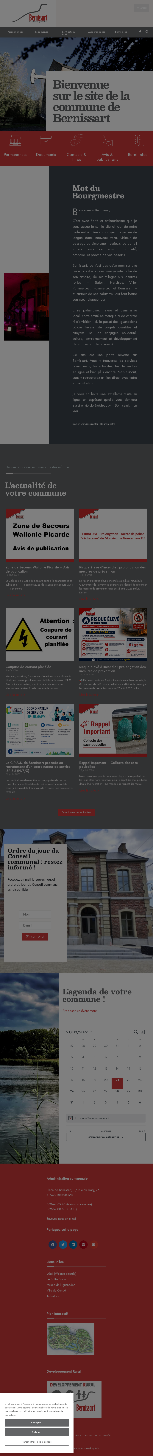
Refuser (37, 1432)
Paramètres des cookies (37, 1442)
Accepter (36, 1422)
